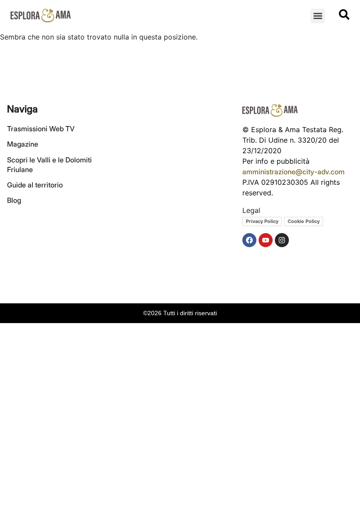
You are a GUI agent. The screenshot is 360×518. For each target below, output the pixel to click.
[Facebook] (249, 240)
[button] (317, 16)
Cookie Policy (304, 221)
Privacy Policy (262, 221)
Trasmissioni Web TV (41, 128)
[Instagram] (282, 240)
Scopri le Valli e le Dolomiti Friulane (49, 164)
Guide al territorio (35, 184)
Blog (14, 200)
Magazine (22, 144)
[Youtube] (266, 240)
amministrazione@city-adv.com (293, 171)
